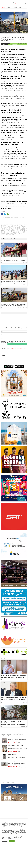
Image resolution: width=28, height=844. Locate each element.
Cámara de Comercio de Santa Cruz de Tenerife (13, 218)
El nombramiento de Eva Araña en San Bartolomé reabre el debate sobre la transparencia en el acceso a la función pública (13, 722)
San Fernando (12, 231)
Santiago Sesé (18, 231)
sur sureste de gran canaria (15, 232)
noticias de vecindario (9, 229)
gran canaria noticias (18, 225)
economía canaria (14, 223)
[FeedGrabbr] (14, 768)
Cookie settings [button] (5, 841)
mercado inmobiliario (17, 227)
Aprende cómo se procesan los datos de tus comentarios (19, 348)
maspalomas (17, 226)
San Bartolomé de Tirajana (20, 307)
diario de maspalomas (16, 222)
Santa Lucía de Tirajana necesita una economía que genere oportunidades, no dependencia (13, 676)
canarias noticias (4, 219)
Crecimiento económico (6, 222)
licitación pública (9, 226)
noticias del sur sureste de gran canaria (14, 230)
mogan (24, 227)
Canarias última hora (14, 219)
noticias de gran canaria (15, 228)
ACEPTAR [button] (12, 841)
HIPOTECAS (3, 226)
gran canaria (10, 225)
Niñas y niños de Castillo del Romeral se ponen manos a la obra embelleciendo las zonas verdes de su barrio (14, 304)
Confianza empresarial (11, 221)
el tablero (21, 223)
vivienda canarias (10, 234)
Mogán (25, 262)
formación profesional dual (16, 224)
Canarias (3, 11)
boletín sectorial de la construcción (11, 217)
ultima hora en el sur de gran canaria (14, 233)
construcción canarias (21, 221)
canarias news (20, 218)
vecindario (3, 234)
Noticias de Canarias (5, 228)
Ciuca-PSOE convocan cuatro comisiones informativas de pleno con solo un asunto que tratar (13, 259)
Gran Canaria (23, 726)
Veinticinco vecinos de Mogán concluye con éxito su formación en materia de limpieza (13, 282)
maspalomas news (8, 227)
